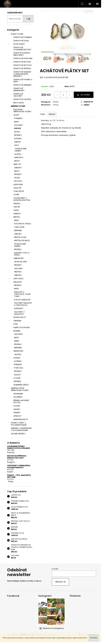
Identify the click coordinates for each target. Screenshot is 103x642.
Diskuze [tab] (52, 114)
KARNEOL (17, 213)
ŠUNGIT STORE (17, 34)
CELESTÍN (17, 188)
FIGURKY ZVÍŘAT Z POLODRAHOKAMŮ (19, 423)
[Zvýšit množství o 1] (69, 95)
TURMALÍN (17, 364)
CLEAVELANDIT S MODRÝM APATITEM (21, 199)
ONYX (16, 145)
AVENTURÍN (18, 184)
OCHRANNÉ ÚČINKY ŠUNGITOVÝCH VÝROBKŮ (18, 447)
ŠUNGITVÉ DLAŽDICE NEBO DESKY (21, 54)
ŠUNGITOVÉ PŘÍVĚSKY (22, 68)
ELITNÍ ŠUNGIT (19, 44)
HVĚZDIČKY (18, 308)
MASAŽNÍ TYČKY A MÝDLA (21, 254)
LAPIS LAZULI (18, 278)
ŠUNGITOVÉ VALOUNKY (18, 95)
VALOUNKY (18, 125)
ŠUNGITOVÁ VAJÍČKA (22, 99)
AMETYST (17, 164)
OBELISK (17, 142)
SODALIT (17, 358)
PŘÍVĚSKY (18, 135)
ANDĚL (16, 341)
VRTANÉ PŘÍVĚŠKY (18, 433)
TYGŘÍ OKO (18, 368)
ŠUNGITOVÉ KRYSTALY (22, 65)
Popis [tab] (42, 114)
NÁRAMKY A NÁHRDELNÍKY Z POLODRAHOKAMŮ (21, 429)
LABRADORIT (18, 258)
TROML (17, 177)
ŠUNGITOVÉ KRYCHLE (22, 62)
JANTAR (16, 207)
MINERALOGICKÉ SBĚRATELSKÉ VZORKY (20, 389)
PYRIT (15, 324)
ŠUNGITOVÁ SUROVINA (22, 58)
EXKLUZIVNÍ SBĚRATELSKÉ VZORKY (22, 110)
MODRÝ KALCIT (19, 317)
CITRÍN (16, 194)
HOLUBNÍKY (18, 397)
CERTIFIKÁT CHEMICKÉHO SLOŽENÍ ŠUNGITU (18, 467)
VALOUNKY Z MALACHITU (19, 313)
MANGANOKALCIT (20, 419)
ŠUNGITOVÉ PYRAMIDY (22, 37)
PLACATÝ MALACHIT (22, 299)
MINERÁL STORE (18, 106)
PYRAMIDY (18, 118)
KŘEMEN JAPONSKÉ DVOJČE (21, 401)
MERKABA (18, 230)
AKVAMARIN (18, 393)
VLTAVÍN (16, 378)
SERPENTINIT (18, 351)
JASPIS (16, 210)
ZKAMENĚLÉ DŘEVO (21, 384)
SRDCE (17, 161)
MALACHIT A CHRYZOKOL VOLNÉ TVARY (22, 294)
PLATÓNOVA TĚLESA (22, 223)
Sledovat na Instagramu (53, 628)
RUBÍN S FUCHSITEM (21, 327)
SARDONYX (18, 157)
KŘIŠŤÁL (16, 217)
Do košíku (85, 95)
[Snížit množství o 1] (57, 95)
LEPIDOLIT (17, 416)
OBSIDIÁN (17, 320)
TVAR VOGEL (19, 227)
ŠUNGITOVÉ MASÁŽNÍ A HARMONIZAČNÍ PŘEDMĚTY (22, 74)
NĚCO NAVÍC (18, 102)
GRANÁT (16, 412)
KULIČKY (17, 374)
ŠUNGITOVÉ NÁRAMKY (22, 85)
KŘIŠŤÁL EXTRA (20, 237)
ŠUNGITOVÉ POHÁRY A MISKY (22, 80)
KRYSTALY (18, 181)
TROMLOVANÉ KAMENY (20, 149)
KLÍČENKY (18, 138)
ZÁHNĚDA (17, 381)
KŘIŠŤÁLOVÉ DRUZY (22, 240)
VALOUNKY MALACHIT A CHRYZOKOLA (23, 304)
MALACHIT (17, 282)
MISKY (16, 121)
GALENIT (16, 409)
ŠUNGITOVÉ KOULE (21, 40)
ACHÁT (16, 115)
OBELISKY (18, 167)
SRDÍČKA (17, 271)
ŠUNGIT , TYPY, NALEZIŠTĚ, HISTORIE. (19, 476)
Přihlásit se (60, 582)
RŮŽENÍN (16, 331)
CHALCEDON (18, 191)
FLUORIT (16, 406)
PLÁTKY (17, 128)
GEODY (17, 132)
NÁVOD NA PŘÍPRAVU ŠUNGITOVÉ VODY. (16, 457)
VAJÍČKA (17, 154)
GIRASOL (17, 203)
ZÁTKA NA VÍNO (20, 261)
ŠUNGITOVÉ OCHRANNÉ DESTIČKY (22, 48)
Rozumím (93, 638)
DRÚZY (17, 171)
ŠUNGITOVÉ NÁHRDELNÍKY (18, 89)
